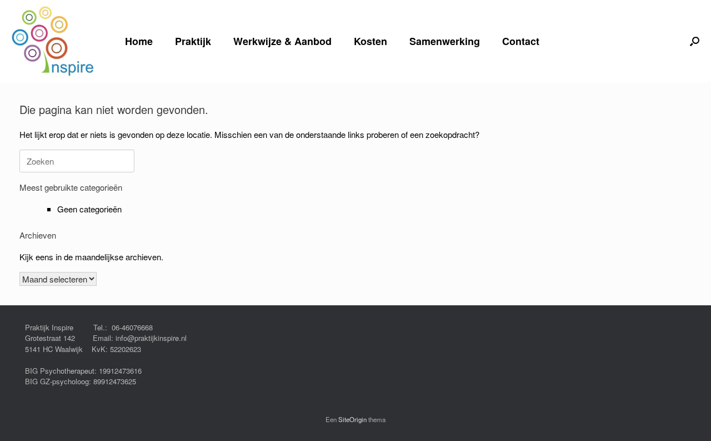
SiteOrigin (352, 419)
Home (139, 41)
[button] (694, 41)
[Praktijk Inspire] (53, 41)
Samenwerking (444, 41)
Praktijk (193, 41)
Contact (520, 41)
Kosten (370, 41)
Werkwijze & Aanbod (282, 41)
